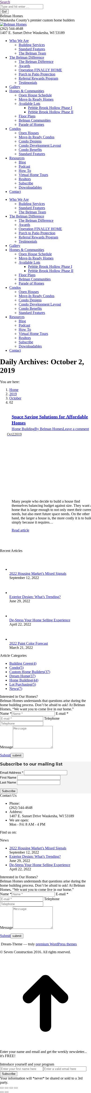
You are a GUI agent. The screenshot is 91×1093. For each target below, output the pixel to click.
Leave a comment (76, 429)
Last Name (8, 782)
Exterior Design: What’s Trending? (35, 597)
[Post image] (16, 569)
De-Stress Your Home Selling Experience (39, 620)
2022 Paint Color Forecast (28, 643)
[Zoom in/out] (16, 1088)
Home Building (23, 429)
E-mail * (62, 713)
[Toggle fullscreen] (11, 1088)
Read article (20, 530)
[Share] (6, 1088)
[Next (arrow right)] (6, 1092)
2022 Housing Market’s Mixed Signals (37, 573)
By (49, 429)
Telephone (52, 718)
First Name (8, 777)
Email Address (11, 772)
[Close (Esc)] (2, 1088)
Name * (6, 713)
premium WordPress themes (56, 944)
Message (6, 747)
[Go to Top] (45, 1047)
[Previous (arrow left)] (2, 1092)
